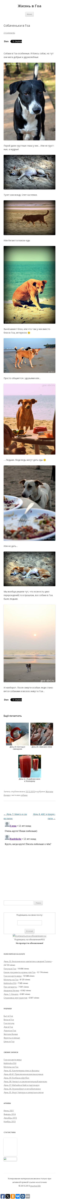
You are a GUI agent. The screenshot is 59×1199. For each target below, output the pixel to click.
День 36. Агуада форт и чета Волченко (22, 1088)
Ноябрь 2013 (10, 1121)
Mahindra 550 (10, 983)
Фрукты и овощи (12, 1037)
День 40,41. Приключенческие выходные (23, 1074)
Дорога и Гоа (10, 1030)
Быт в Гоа (8, 1016)
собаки (24, 795)
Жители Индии (11, 1034)
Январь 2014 (10, 1114)
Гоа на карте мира (12, 976)
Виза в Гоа (9, 1019)
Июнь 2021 (9, 1110)
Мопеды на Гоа (11, 979)
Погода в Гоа (10, 968)
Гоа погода (9, 1023)
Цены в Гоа (9, 1041)
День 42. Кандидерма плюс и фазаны (21, 1070)
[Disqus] (29, 858)
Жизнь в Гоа (29, 6)
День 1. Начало (11, 994)
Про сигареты (10, 986)
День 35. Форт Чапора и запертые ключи (24, 1092)
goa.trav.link (35, 1186)
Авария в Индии (11, 990)
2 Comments (9, 33)
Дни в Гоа (8, 1027)
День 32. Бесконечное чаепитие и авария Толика (27, 961)
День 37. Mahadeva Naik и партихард (21, 1085)
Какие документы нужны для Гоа (19, 972)
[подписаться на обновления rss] (29, 936)
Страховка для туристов (15, 997)
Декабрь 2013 (10, 1117)
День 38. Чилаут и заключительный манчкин (25, 1081)
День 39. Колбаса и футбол (16, 1077)
